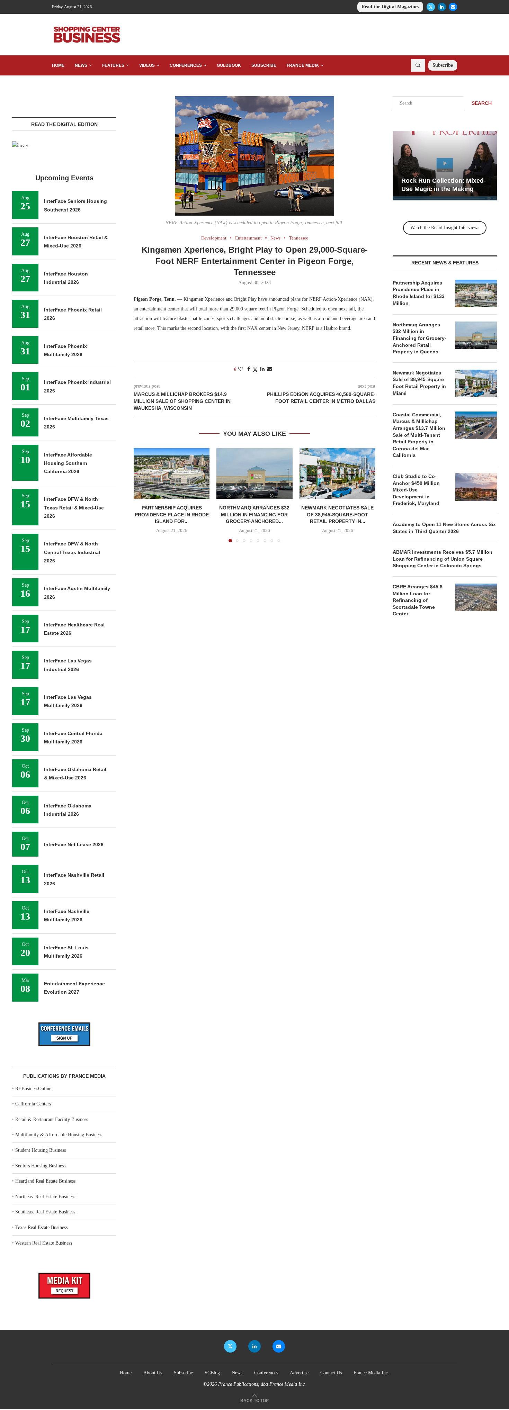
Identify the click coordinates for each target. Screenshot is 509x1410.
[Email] (453, 7)
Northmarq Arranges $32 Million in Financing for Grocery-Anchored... (254, 514)
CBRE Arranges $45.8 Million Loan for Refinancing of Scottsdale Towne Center (418, 600)
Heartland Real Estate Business (45, 1181)
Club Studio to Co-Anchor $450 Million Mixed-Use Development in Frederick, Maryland (416, 489)
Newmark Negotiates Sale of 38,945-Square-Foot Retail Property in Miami (419, 383)
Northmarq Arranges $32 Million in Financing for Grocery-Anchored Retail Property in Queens (419, 338)
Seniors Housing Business (40, 1165)
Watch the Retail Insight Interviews (444, 227)
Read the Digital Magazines (390, 6)
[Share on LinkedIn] (262, 369)
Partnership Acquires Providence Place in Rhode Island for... (172, 514)
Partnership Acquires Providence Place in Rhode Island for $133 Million (419, 293)
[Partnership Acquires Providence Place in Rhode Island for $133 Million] (171, 473)
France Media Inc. (371, 1372)
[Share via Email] (269, 369)
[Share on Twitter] (255, 370)
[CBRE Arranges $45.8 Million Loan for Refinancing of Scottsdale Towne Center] (476, 597)
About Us (152, 1372)
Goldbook (229, 65)
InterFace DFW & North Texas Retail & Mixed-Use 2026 (74, 507)
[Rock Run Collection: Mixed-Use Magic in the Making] (445, 165)
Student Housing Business (40, 1150)
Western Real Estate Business (43, 1243)
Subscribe (263, 65)
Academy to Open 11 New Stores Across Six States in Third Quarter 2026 (444, 528)
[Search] (418, 65)
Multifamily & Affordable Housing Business (58, 1134)
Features (113, 65)
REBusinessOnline (33, 1088)
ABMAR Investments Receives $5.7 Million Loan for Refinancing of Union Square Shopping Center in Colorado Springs (442, 558)
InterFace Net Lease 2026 (74, 844)
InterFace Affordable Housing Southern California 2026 (68, 463)
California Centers (33, 1103)
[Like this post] (240, 369)
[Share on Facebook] (248, 369)
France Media (303, 65)
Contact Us (331, 1372)
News (81, 65)
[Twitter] (431, 7)
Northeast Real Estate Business (45, 1196)
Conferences (186, 65)
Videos (147, 65)
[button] (143, 495)
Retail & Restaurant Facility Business (51, 1119)
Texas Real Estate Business (41, 1227)
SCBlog (212, 1372)
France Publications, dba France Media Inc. (262, 1384)
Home (58, 65)
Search (482, 103)
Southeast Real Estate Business (45, 1211)
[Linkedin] (442, 7)
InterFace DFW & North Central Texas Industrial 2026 (72, 552)
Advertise (299, 1372)
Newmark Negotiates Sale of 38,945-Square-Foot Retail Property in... (337, 514)
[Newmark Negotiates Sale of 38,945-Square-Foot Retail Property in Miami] (337, 473)
